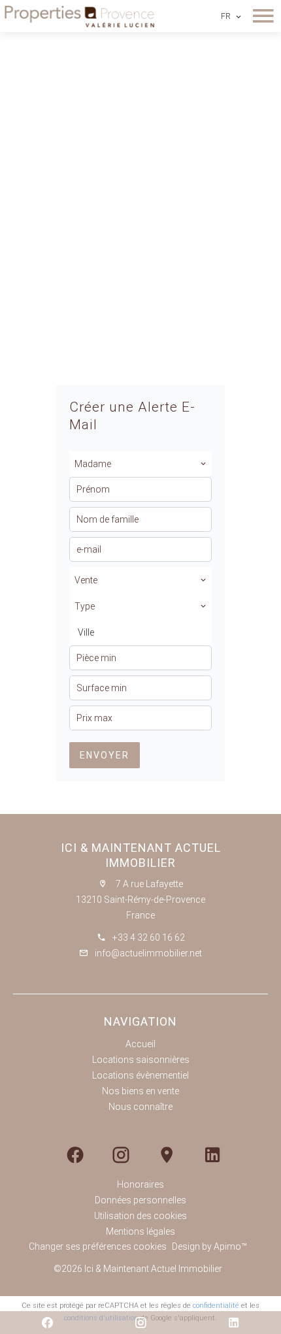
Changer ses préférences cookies (98, 1246)
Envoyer (104, 755)
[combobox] (140, 464)
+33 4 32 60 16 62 (148, 937)
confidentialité (216, 1305)
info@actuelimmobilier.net (148, 953)
